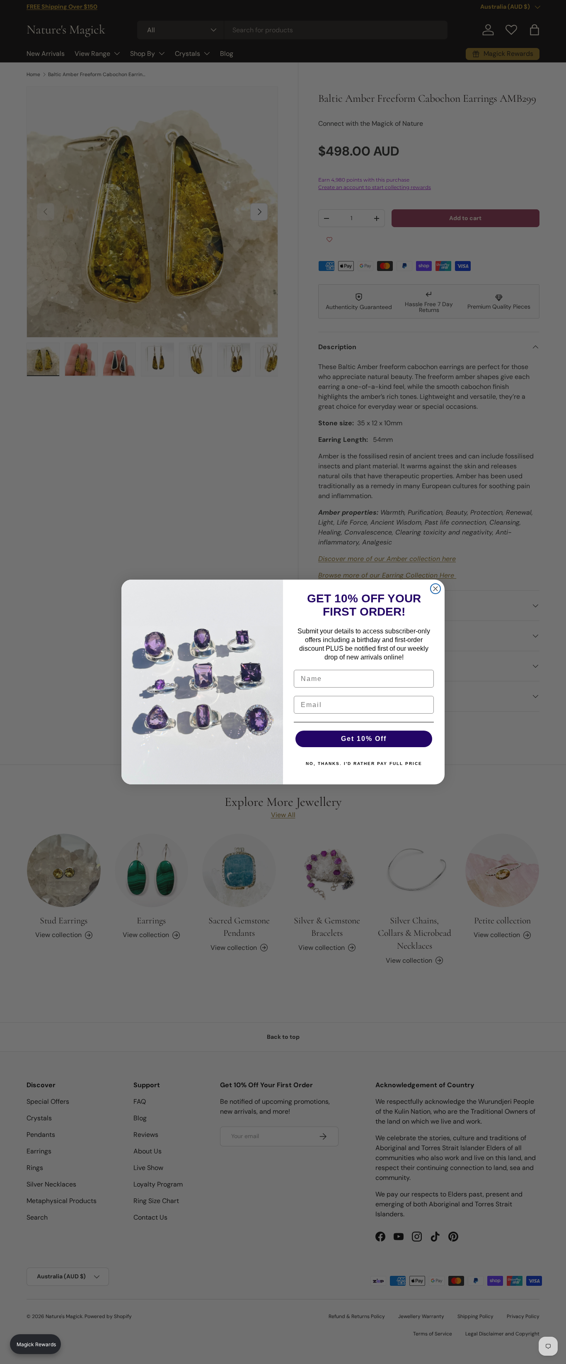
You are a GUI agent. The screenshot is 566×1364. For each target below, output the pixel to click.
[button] (35, 1344)
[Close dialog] (435, 589)
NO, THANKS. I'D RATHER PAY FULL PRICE (364, 763)
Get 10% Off (364, 738)
